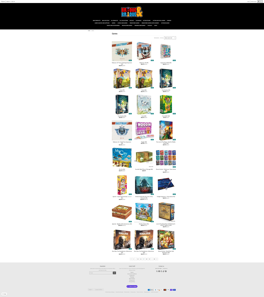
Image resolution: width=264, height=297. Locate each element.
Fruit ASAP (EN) (166, 116)
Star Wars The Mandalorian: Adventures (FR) (122, 252)
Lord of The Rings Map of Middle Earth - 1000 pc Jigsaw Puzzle (166, 224)
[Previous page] (131, 259)
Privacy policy (133, 292)
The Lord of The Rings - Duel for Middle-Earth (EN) (166, 142)
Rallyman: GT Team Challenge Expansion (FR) (122, 63)
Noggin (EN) (144, 142)
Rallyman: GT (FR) (144, 62)
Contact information (154, 292)
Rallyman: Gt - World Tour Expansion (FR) (122, 142)
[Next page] (157, 259)
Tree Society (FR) (166, 90)
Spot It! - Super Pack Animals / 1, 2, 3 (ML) (122, 197)
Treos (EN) (144, 90)
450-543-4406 (158, 268)
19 (149, 259)
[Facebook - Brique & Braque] (159, 271)
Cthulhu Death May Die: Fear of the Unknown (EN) (144, 197)
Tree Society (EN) (122, 116)
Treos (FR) (122, 90)
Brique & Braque (111, 292)
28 (154, 259)
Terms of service (140, 292)
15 (137, 259)
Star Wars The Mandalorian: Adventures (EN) (144, 252)
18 (146, 259)
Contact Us (165, 268)
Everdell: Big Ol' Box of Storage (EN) (144, 169)
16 (140, 259)
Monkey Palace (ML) (144, 224)
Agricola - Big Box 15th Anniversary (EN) (122, 224)
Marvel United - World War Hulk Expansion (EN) (166, 252)
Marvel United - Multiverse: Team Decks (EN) (166, 170)
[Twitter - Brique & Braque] (157, 271)
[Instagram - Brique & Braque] (161, 271)
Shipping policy (147, 292)
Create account (253, 1)
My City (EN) (122, 169)
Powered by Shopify (119, 292)
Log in (248, 1)
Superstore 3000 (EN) (166, 62)
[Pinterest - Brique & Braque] (166, 271)
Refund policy (126, 292)
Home (89, 30)
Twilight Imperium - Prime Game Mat (166, 196)
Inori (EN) (144, 116)
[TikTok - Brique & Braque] (163, 271)
